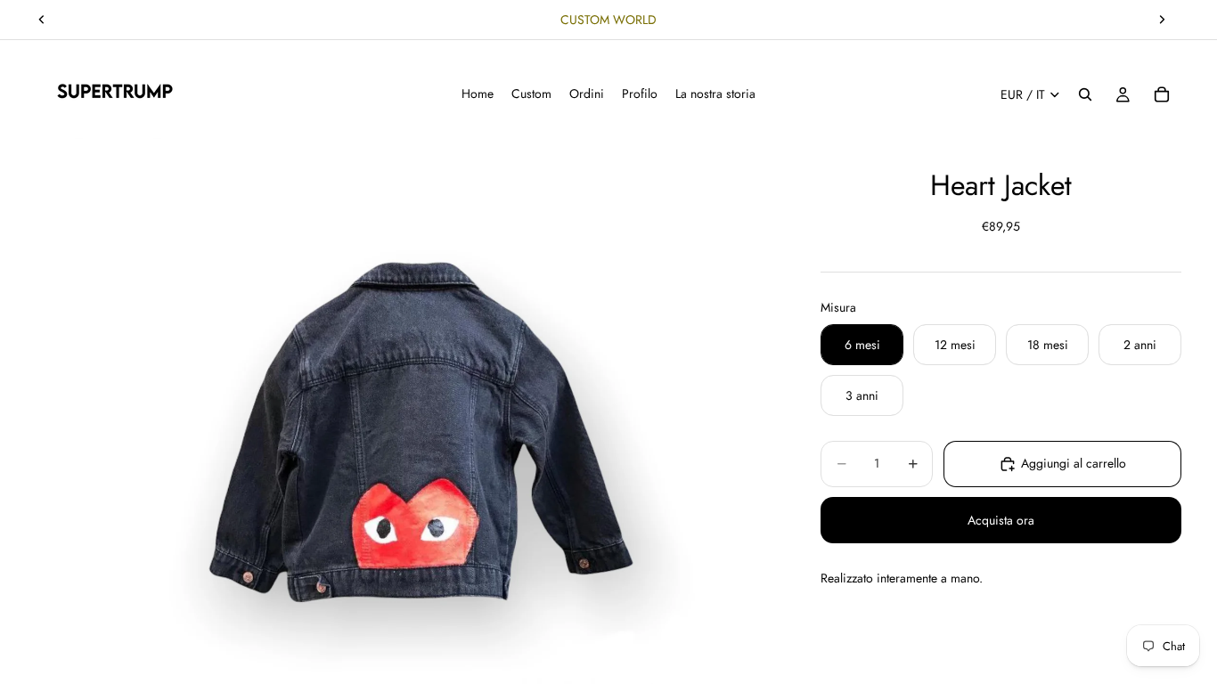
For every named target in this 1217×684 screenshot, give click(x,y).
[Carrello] (1161, 94)
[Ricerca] (1085, 94)
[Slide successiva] (1161, 19)
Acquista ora (1001, 520)
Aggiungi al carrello (1073, 463)
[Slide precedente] (41, 19)
